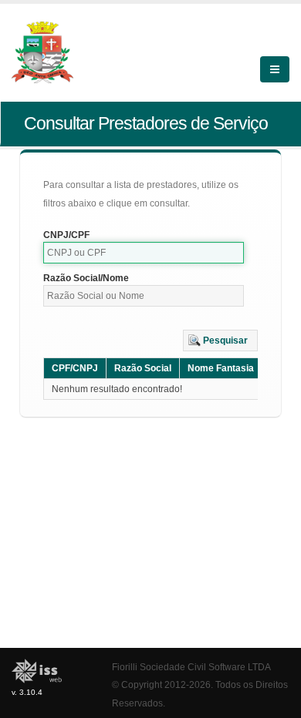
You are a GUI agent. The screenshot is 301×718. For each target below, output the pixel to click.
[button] (220, 340)
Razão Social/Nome (86, 278)
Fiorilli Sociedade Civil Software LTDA (191, 667)
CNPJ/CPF (66, 235)
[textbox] (143, 252)
